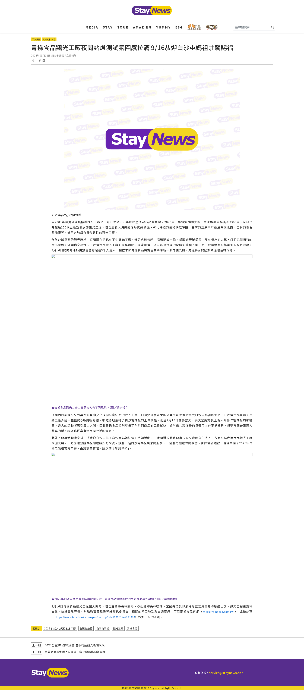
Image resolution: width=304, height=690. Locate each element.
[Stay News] (49, 673)
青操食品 (132, 628)
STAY (108, 27)
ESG (179, 27)
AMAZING (142, 27)
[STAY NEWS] (152, 10)
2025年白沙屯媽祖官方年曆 (60, 628)
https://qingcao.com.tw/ (218, 611)
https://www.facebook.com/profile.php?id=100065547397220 (95, 617)
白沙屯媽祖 (102, 628)
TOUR (123, 27)
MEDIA (92, 27)
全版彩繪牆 (86, 628)
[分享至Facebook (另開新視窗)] (39, 60)
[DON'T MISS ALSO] (212, 27)
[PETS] (194, 27)
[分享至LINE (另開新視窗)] (44, 60)
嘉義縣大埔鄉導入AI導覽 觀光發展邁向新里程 (75, 652)
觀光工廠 (118, 628)
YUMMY (163, 27)
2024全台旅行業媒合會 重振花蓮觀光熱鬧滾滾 (75, 645)
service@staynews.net (226, 672)
